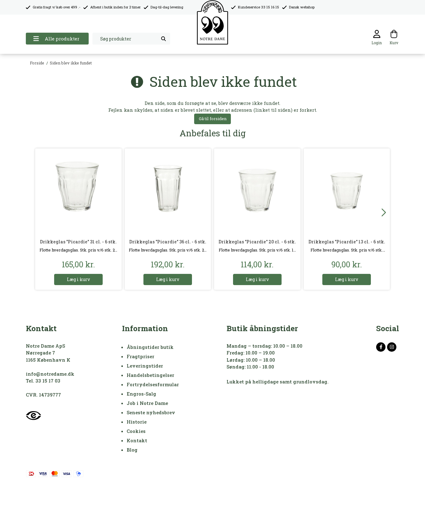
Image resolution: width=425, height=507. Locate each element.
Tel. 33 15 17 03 (43, 381)
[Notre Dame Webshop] (212, 22)
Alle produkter (62, 38)
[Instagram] (391, 347)
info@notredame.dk (50, 374)
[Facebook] (380, 347)
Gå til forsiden (213, 118)
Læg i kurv (78, 279)
